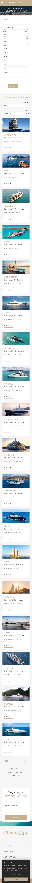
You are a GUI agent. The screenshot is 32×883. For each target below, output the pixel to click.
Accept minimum (8, 881)
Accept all (16, 879)
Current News (15, 776)
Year (5, 41)
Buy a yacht (15, 768)
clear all (23, 86)
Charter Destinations (15, 772)
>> (25, 761)
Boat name (6, 72)
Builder (5, 49)
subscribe (16, 817)
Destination (6, 56)
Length (5, 34)
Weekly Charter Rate (9, 27)
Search (12, 86)
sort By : (27, 110)
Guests (5, 64)
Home (9, 8)
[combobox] (15, 23)
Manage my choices (16, 875)
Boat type (6, 19)
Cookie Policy (18, 870)
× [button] (26, 113)
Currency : (27, 102)
